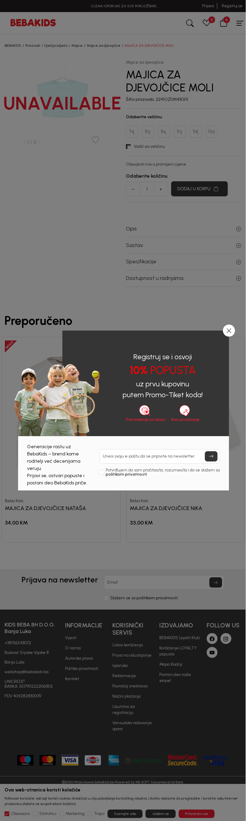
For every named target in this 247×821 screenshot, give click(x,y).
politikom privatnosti (126, 474)
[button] (229, 331)
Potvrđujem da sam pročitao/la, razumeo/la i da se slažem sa (163, 472)
